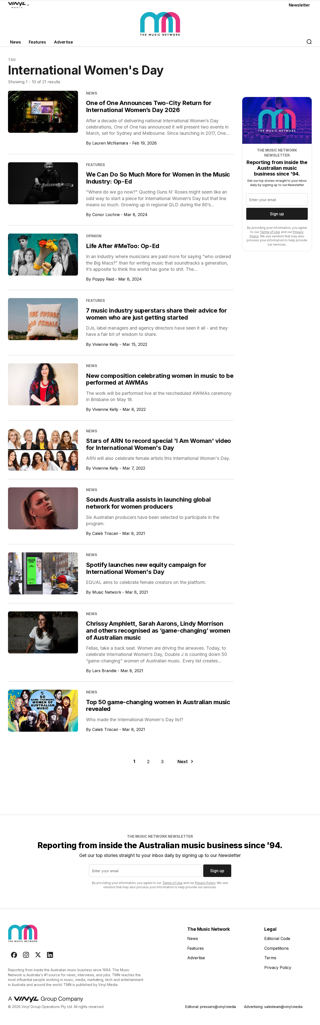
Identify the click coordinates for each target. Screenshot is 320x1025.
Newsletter (299, 5)
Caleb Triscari (105, 533)
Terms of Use (270, 232)
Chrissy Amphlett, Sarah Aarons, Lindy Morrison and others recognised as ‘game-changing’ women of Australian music (158, 630)
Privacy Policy (205, 883)
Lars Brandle (104, 670)
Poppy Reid (103, 279)
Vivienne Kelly (105, 344)
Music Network (106, 592)
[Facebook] (14, 955)
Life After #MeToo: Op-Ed (122, 246)
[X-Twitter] (38, 955)
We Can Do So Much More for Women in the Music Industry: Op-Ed (158, 178)
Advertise (63, 42)
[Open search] (309, 42)
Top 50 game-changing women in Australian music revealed (158, 705)
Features (37, 42)
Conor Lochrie (106, 214)
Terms (270, 957)
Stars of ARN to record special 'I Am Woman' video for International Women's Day (158, 444)
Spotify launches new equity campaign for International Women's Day (146, 568)
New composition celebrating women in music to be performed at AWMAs (159, 379)
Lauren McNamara (110, 143)
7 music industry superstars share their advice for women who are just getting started (156, 314)
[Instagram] (26, 955)
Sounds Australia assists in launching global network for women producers (148, 503)
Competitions (276, 948)
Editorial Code (277, 938)
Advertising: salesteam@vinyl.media (273, 1006)
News (15, 42)
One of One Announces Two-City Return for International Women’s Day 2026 (148, 106)
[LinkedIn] (50, 955)
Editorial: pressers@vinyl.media (210, 1006)
